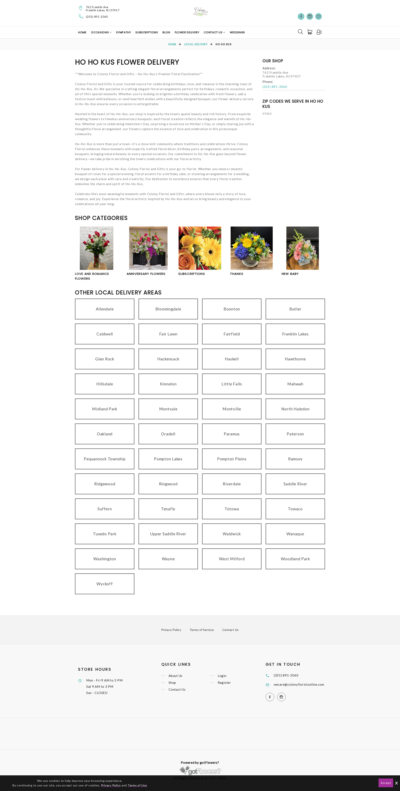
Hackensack (168, 358)
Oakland (104, 433)
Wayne (168, 558)
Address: (269, 68)
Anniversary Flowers (146, 274)
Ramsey (295, 458)
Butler (295, 308)
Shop (172, 682)
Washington (104, 558)
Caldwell (104, 333)
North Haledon (295, 408)
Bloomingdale (168, 308)
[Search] (300, 32)
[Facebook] (301, 16)
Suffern (105, 508)
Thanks (236, 274)
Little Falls (231, 383)
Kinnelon (168, 383)
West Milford (232, 558)
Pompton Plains (232, 458)
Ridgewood (104, 483)
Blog (166, 32)
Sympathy (123, 32)
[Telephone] (81, 16)
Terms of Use (137, 785)
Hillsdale (104, 383)
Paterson (295, 433)
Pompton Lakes (168, 458)
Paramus (232, 433)
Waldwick (232, 533)
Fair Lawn (168, 333)
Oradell (168, 433)
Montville (231, 408)
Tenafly (168, 508)
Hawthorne (295, 358)
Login (222, 676)
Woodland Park (295, 558)
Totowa (232, 508)
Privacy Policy (171, 630)
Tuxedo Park (104, 533)
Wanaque (295, 533)
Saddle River (295, 483)
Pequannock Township (104, 458)
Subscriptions (146, 32)
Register (224, 682)
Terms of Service (202, 630)
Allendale (105, 308)
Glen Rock (104, 358)
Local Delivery (196, 44)
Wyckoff (104, 583)
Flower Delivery (187, 32)
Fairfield (232, 333)
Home (82, 32)
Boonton (232, 308)
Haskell (232, 358)
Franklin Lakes (295, 333)
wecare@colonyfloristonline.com (299, 684)
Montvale (168, 408)
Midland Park (104, 408)
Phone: (267, 81)
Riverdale (232, 483)
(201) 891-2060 (97, 16)
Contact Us (213, 32)
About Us (175, 676)
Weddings (237, 32)
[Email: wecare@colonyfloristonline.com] (318, 16)
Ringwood (168, 483)
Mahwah (295, 383)
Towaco (295, 508)
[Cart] (310, 32)
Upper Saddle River (168, 533)
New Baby (290, 274)
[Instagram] (309, 16)
